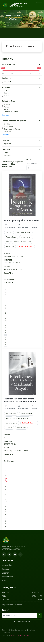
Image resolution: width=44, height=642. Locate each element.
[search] (39, 615)
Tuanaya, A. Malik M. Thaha (22, 242)
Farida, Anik (10, 246)
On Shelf (7, 82)
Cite (5, 341)
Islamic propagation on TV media (21, 220)
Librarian (5, 573)
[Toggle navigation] (39, 4)
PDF (5, 91)
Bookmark (23, 227)
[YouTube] (15, 554)
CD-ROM (7, 131)
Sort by (29, 159)
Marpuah (9, 232)
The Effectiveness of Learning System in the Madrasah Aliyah (20, 400)
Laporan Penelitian (11, 112)
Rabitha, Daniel (11, 237)
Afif (7, 242)
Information (7, 565)
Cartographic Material (12, 129)
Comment (10, 227)
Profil (4, 580)
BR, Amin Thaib (11, 413)
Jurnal (6, 109)
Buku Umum (8, 127)
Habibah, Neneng (22, 418)
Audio (6, 93)
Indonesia (7, 155)
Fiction (6, 107)
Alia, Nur (8, 418)
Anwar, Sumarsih (26, 413)
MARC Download (5, 319)
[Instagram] (20, 554)
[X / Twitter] (9, 554)
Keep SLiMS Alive (23, 621)
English (7, 153)
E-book (7, 105)
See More (5, 115)
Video (6, 96)
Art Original (8, 124)
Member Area (7, 576)
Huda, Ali (9, 428)
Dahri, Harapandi (11, 423)
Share (34, 227)
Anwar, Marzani (26, 237)
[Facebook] (4, 554)
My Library (7, 144)
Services (5, 569)
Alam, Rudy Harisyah (24, 232)
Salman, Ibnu (21, 428)
